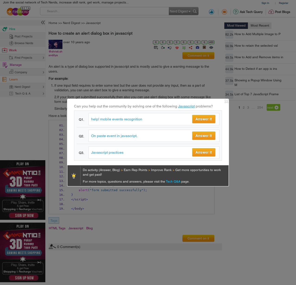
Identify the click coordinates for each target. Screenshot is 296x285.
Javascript (186, 106)
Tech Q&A (173, 181)
